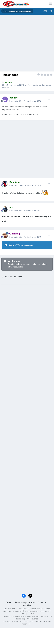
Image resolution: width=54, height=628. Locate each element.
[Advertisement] (27, 43)
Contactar (42, 602)
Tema (8, 602)
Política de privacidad (25, 602)
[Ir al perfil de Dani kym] (5, 184)
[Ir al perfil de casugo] (5, 99)
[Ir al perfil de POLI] (5, 209)
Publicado (25, 101)
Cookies (27, 605)
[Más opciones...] (49, 99)
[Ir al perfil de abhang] (5, 235)
